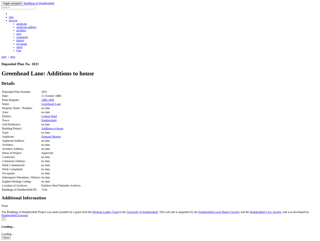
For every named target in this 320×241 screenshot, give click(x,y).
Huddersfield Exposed (14, 215)
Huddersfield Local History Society (219, 212)
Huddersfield (48, 120)
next (12, 56)
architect (21, 30)
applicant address (26, 27)
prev (4, 56)
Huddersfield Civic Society (265, 212)
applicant (21, 23)
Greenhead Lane (51, 104)
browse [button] (13, 20)
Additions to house (52, 128)
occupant (21, 43)
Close (6, 237)
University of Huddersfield (142, 212)
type (18, 50)
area (18, 33)
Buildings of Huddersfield (39, 3)
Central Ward (49, 116)
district (20, 40)
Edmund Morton (51, 136)
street (19, 47)
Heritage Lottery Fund (105, 212)
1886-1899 (47, 100)
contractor (22, 37)
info (11, 17)
